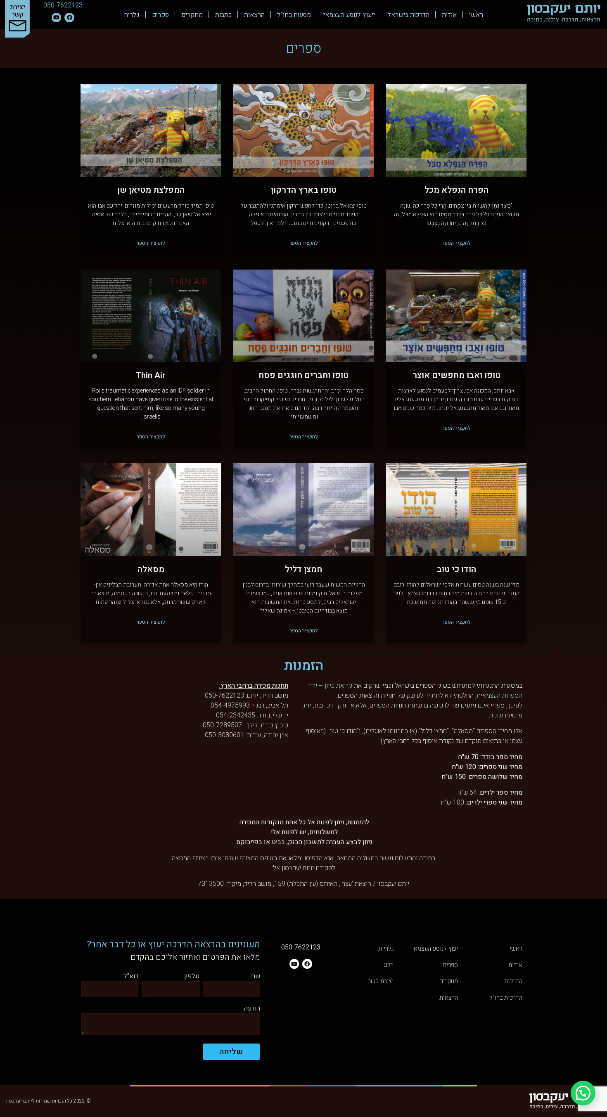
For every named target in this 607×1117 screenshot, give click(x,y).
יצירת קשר (17, 10)
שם (255, 977)
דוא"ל (130, 977)
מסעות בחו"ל (294, 15)
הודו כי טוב (456, 569)
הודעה (252, 1009)
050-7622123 (63, 5)
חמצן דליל (303, 569)
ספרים (160, 15)
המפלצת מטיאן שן (151, 190)
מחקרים (192, 15)
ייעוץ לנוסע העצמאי (349, 15)
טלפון (191, 977)
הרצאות (254, 15)
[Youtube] (56, 17)
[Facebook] (69, 17)
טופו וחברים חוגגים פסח (303, 375)
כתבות (223, 15)
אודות (449, 15)
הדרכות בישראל (408, 15)
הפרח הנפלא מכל (456, 190)
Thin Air (151, 375)
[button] (583, 1093)
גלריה (132, 15)
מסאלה (151, 569)
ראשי (476, 15)
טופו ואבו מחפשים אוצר (456, 375)
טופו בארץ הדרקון (304, 190)
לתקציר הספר (456, 243)
